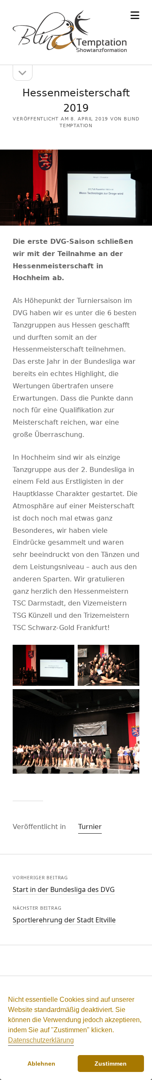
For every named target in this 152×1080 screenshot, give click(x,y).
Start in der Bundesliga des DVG (64, 889)
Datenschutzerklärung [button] (41, 1040)
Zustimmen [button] (111, 1063)
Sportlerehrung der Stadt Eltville (64, 920)
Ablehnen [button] (41, 1063)
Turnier (90, 827)
